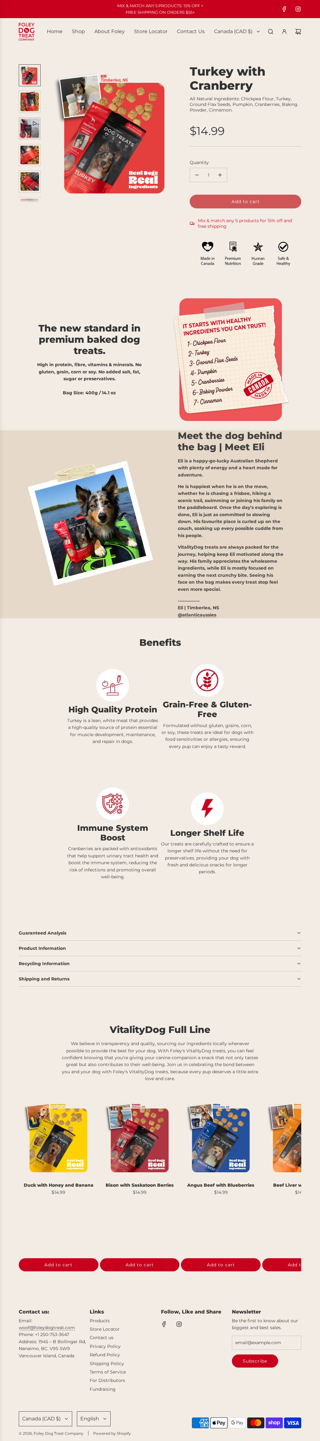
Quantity (199, 162)
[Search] (271, 31)
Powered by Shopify (112, 1433)
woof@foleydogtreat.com (47, 1327)
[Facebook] (284, 9)
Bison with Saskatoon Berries (140, 1185)
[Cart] (298, 31)
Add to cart (58, 1265)
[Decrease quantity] (197, 175)
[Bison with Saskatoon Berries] (140, 1137)
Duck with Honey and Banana (58, 1185)
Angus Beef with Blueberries (220, 1185)
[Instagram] (298, 9)
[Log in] (284, 31)
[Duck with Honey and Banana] (58, 1137)
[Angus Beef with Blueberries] (221, 1137)
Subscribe (255, 1361)
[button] (50, 133)
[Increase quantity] (220, 175)
